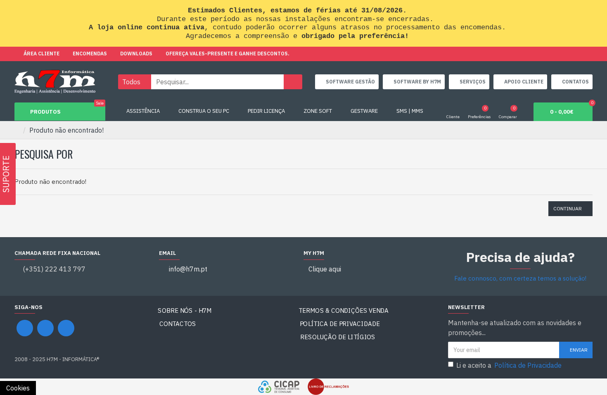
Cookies (18, 388)
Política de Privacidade (340, 324)
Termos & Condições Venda (344, 310)
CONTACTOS (177, 324)
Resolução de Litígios (338, 337)
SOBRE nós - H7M (184, 310)
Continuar (567, 208)
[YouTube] (45, 328)
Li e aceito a (509, 365)
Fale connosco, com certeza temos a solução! (520, 278)
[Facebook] (25, 328)
